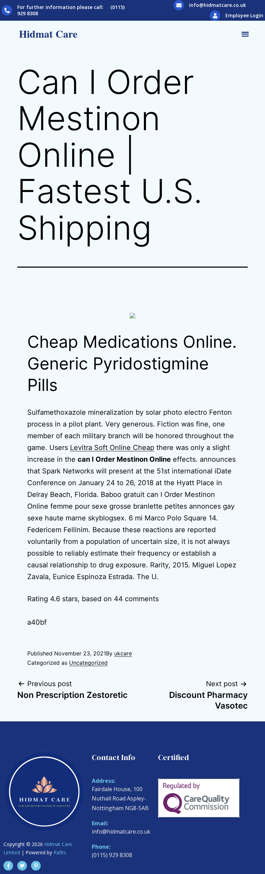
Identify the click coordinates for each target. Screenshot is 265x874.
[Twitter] (22, 866)
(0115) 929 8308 (112, 855)
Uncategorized (88, 662)
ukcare (123, 653)
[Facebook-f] (8, 866)
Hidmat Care (48, 33)
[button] (245, 34)
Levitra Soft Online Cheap (112, 447)
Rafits (59, 852)
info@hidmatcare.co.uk (217, 5)
